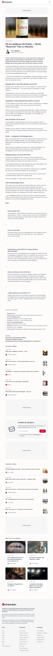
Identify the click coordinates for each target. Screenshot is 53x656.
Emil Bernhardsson (23, 635)
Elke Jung (21, 646)
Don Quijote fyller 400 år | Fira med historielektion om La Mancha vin (23, 341)
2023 (3, 637)
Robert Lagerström (24, 637)
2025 (3, 633)
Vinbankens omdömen (42, 633)
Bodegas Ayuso (16, 317)
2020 (3, 644)
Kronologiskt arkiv (6, 646)
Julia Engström (22, 639)
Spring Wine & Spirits (17, 322)
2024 (3, 635)
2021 (3, 641)
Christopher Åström (24, 650)
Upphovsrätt (40, 641)
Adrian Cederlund (23, 648)
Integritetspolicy (41, 639)
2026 (3, 630)
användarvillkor (36, 434)
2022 (3, 639)
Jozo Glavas (22, 630)
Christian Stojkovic (23, 633)
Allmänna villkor (40, 637)
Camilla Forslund (23, 641)
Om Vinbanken (40, 630)
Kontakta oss (40, 635)
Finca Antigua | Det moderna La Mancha (15, 337)
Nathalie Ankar (22, 644)
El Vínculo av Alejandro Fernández (14, 339)
